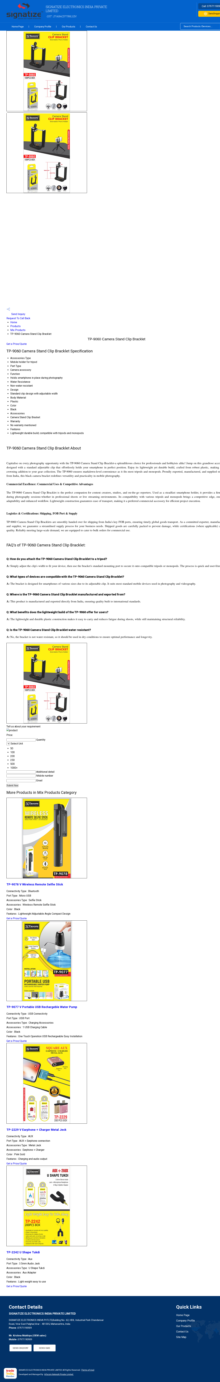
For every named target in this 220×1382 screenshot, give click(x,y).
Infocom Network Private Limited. (59, 1374)
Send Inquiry (18, 314)
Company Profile (42, 26)
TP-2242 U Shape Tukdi (23, 1252)
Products (15, 326)
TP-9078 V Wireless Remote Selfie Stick (34, 884)
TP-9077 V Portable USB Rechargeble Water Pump (41, 1007)
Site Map (181, 1337)
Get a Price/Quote (16, 343)
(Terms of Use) (87, 1370)
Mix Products (17, 330)
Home (13, 322)
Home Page (18, 26)
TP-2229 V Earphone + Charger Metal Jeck (36, 1130)
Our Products (68, 26)
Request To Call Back (18, 318)
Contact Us (91, 26)
